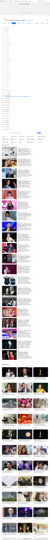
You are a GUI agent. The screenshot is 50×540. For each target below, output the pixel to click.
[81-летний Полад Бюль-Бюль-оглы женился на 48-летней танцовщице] (9, 514)
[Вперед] (48, 4)
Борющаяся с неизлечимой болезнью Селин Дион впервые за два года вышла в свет (24, 182)
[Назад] (46, 4)
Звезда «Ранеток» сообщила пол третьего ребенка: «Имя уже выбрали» (24, 193)
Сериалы (42, 23)
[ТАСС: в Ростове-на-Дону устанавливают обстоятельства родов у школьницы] (40, 405)
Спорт (47, 23)
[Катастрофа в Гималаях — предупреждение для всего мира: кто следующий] (9, 405)
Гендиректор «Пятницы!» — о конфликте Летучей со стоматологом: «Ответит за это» (24, 150)
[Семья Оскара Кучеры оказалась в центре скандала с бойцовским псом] (25, 374)
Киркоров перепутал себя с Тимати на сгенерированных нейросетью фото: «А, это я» (24, 300)
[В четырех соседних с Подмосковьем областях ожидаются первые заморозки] (25, 483)
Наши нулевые (7, 59)
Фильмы (37, 23)
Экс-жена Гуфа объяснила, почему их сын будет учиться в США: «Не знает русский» (24, 214)
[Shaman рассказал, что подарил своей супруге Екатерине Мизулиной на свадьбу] (25, 468)
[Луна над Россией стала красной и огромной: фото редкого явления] (25, 436)
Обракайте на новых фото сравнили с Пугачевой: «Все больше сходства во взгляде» (25, 289)
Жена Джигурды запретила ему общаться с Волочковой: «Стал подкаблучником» (24, 161)
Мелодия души (7, 102)
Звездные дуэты (8, 44)
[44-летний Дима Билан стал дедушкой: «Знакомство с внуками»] (9, 468)
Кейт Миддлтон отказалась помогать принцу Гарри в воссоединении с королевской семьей (24, 257)
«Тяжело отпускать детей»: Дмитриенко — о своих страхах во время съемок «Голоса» (24, 268)
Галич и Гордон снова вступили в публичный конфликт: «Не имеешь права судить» (24, 236)
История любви (7, 40)
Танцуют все (7, 46)
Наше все (6, 33)
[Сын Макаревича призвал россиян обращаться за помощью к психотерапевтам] (25, 390)
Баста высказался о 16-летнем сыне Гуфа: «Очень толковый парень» (24, 247)
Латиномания (7, 42)
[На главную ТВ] (3, 1)
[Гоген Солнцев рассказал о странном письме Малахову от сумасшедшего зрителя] (25, 530)
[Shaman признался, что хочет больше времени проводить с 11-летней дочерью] (40, 452)
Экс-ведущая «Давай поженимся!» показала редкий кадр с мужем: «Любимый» (23, 354)
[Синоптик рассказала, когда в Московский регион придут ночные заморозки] (40, 514)
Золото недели (7, 95)
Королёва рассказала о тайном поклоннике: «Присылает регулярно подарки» (23, 204)
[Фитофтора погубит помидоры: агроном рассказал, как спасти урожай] (25, 421)
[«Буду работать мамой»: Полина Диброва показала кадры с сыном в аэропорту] (25, 452)
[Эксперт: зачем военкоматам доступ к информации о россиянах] (25, 499)
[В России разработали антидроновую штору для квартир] (9, 483)
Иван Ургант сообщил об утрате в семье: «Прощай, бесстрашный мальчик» (24, 172)
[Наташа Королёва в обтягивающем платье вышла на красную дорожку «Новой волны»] (9, 390)
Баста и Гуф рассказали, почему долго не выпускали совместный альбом (24, 279)
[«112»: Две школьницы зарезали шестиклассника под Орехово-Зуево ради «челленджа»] (40, 374)
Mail (1, 539)
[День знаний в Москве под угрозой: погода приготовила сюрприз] (9, 436)
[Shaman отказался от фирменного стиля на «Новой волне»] (25, 514)
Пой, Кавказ (7, 65)
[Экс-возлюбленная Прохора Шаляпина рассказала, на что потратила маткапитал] (40, 390)
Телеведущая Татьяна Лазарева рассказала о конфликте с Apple (23, 311)
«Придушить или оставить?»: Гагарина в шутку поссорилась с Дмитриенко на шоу (24, 332)
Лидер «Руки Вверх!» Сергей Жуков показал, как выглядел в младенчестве (24, 225)
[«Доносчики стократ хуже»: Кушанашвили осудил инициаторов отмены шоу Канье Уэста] (40, 468)
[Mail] (1, 1)
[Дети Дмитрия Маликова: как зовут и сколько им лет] (40, 499)
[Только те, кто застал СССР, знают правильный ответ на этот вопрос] (9, 530)
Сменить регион (29, 20)
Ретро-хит (7, 31)
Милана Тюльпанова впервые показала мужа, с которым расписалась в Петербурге (25, 343)
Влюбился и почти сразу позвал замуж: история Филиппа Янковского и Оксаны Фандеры (23, 322)
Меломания (7, 27)
